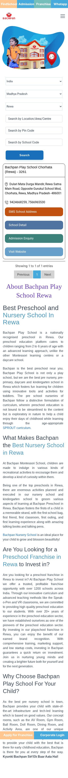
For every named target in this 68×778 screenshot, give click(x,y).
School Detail (17, 225)
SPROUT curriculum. (17, 427)
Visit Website (17, 251)
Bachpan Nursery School (19, 535)
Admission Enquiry (21, 238)
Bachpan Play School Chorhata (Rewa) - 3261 (28, 169)
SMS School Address (23, 211)
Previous (23, 274)
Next (47, 274)
